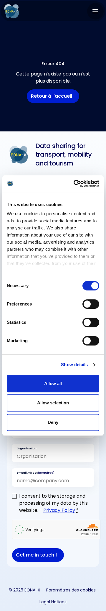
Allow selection (53, 402)
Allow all (53, 383)
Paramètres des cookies (71, 590)
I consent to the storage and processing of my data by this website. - (53, 503)
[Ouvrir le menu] (95, 11)
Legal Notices (53, 601)
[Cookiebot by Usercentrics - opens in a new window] (74, 183)
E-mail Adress (35, 473)
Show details (74, 364)
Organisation (27, 448)
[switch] (90, 304)
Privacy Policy (59, 510)
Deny (53, 422)
